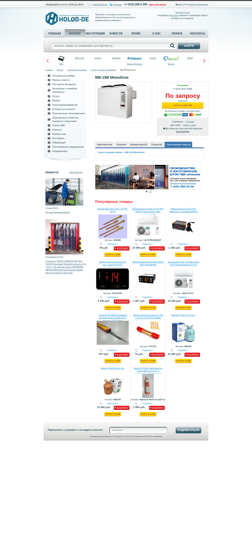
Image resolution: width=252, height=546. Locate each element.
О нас (156, 33)
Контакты (197, 33)
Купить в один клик (182, 105)
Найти (189, 45)
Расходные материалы (64, 84)
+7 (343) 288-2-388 (135, 4)
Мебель (56, 100)
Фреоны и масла (60, 80)
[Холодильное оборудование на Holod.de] (67, 18)
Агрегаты (57, 129)
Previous (47, 61)
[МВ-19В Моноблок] (116, 84)
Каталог (75, 33)
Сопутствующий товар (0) (178, 144)
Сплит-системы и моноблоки (103, 70)
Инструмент (58, 138)
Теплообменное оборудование (68, 147)
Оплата (177, 33)
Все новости (76, 172)
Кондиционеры (59, 151)
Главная (54, 33)
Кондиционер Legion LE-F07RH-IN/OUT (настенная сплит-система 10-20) (148, 212)
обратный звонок (157, 4)
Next (204, 61)
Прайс (136, 33)
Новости (115, 33)
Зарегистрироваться (198, 4)
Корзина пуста (183, 12)
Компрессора (59, 134)
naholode (117, 4)
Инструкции (95, 33)
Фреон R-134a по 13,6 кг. (183, 315)
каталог (174, 15)
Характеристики (104, 144)
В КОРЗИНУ (122, 248)
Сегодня (190, 122)
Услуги (55, 96)
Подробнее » (112, 244)
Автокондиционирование (65, 105)
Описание (121, 144)
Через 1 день (189, 125)
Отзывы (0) (156, 144)
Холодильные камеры (77, 70)
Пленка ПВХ (58, 125)
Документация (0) (138, 144)
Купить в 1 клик (112, 254)
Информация (59, 142)
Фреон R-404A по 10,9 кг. (113, 368)
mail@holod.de (100, 4)
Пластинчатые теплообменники (68, 113)
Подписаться (188, 430)
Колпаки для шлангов (63, 109)
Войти (181, 4)
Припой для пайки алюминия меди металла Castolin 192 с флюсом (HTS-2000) (113, 318)
